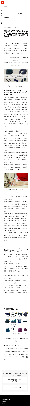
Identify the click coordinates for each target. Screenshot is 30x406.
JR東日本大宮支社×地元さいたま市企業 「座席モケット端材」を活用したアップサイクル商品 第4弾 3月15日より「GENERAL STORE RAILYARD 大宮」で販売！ (16, 354)
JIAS (1, 23)
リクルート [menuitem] (5, 404)
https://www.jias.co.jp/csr (17, 192)
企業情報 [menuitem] (4, 401)
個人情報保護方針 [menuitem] (6, 399)
